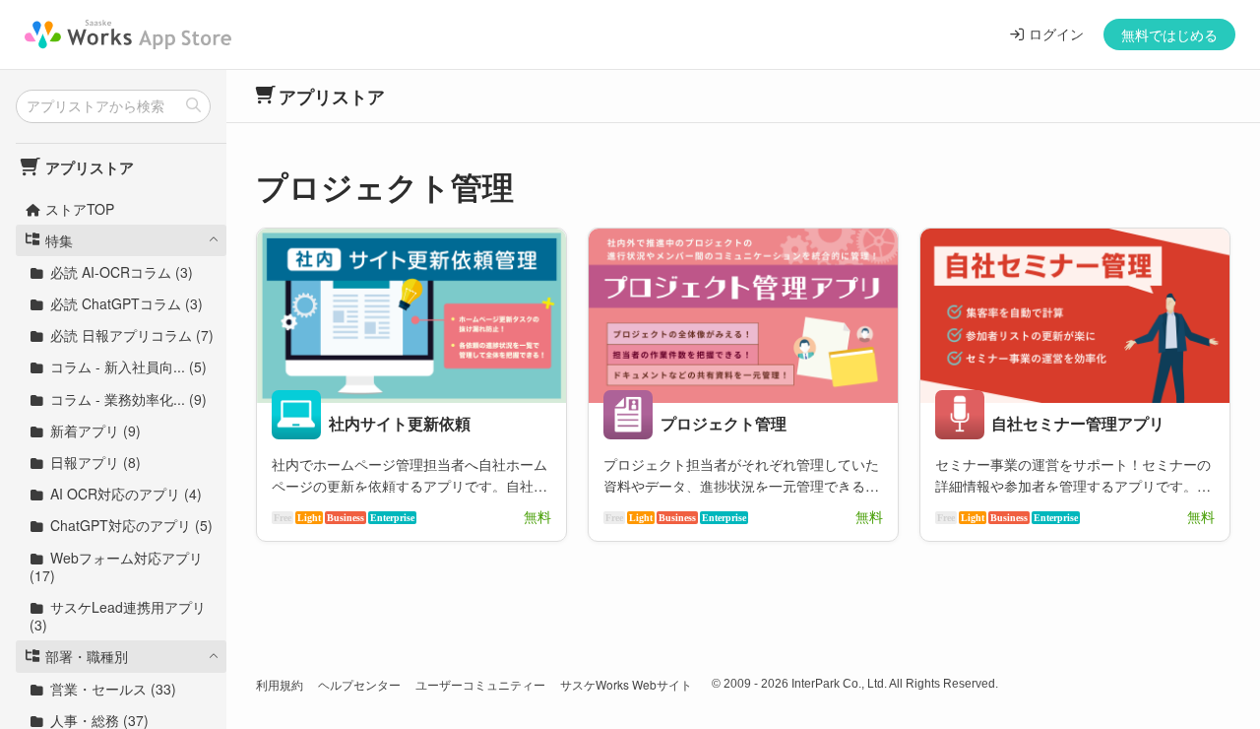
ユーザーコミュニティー (480, 684)
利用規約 (279, 684)
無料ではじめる (1169, 34)
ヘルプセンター (359, 684)
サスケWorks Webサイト (626, 684)
